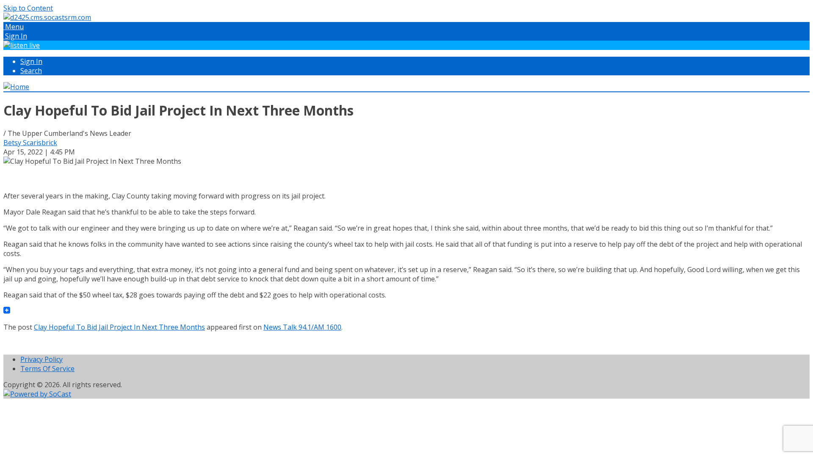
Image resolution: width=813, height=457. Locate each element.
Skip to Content (28, 8)
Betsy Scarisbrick (30, 142)
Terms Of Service (47, 368)
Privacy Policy (41, 359)
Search (31, 70)
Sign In (31, 61)
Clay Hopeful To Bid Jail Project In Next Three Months (119, 327)
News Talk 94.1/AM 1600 (302, 327)
